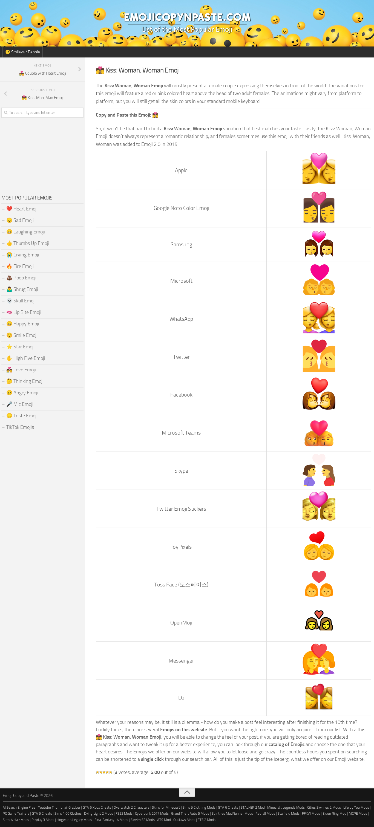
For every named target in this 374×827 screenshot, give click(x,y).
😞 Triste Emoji (22, 416)
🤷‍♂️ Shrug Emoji (22, 289)
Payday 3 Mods (42, 820)
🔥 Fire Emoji (20, 266)
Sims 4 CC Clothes (68, 813)
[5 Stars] (110, 772)
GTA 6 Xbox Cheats (97, 807)
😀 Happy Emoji (22, 324)
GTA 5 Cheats (42, 813)
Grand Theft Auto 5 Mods (190, 813)
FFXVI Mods (311, 813)
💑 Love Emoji (21, 370)
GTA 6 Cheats (228, 807)
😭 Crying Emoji (22, 255)
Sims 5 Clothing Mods (199, 807)
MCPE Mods (358, 813)
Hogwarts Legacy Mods (74, 820)
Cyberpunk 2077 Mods (152, 813)
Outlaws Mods (184, 820)
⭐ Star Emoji (20, 347)
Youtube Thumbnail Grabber (59, 807)
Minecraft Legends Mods (286, 807)
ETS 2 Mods (206, 820)
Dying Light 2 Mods (98, 813)
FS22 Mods (124, 813)
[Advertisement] (42, 155)
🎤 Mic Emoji (19, 404)
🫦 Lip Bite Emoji (23, 312)
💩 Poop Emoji (21, 278)
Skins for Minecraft (166, 807)
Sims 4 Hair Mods (16, 820)
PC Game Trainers (16, 813)
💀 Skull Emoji (21, 301)
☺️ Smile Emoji (22, 335)
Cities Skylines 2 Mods (324, 807)
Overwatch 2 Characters (131, 807)
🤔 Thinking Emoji (25, 381)
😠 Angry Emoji (22, 393)
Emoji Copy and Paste (21, 795)
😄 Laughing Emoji (25, 232)
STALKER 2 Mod (253, 807)
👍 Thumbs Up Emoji (27, 243)
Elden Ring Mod (334, 813)
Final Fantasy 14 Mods (111, 820)
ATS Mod (164, 820)
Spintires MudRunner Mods (232, 813)
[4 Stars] (107, 772)
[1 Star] (97, 772)
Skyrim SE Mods (143, 820)
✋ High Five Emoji (25, 358)
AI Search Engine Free (19, 807)
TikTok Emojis (20, 427)
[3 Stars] (104, 772)
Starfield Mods (289, 813)
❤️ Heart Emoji (22, 209)
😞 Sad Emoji (20, 220)
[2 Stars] (100, 772)
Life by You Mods (356, 807)
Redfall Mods (265, 813)
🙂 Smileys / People (22, 52)
